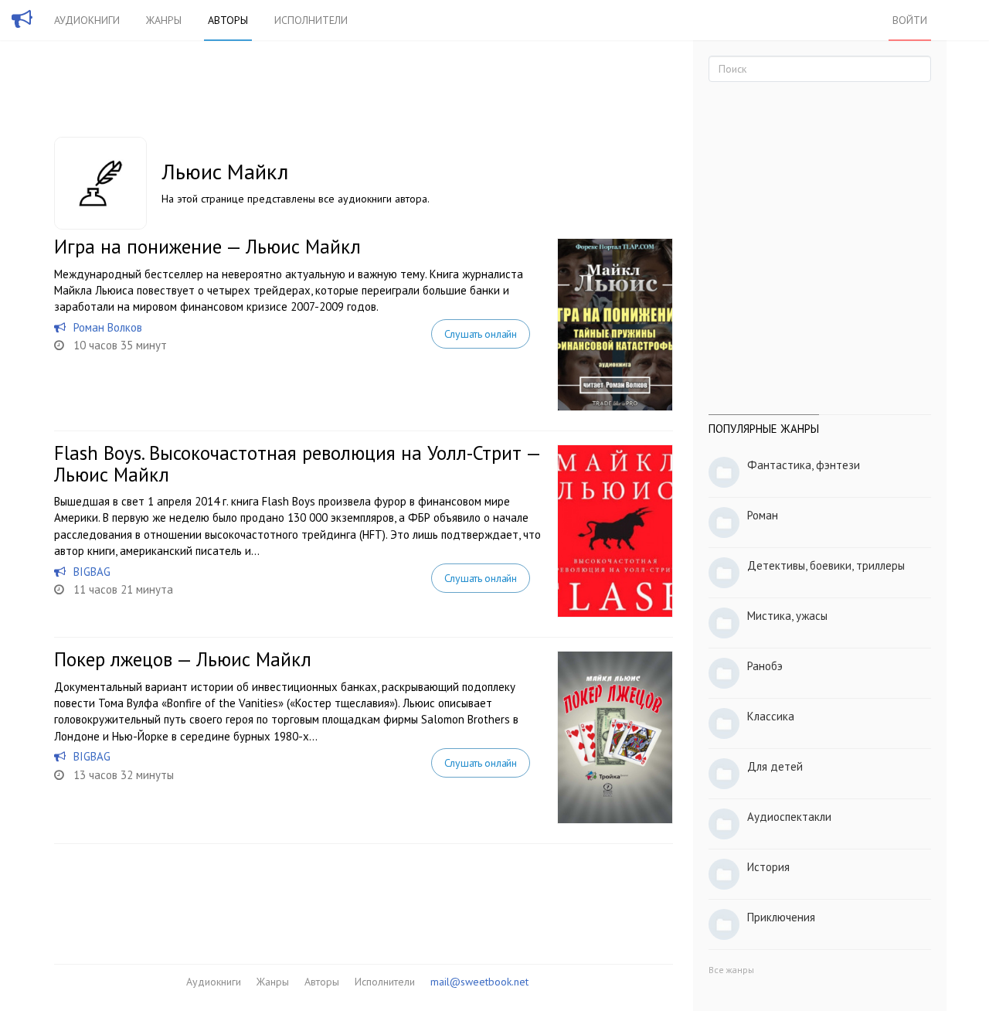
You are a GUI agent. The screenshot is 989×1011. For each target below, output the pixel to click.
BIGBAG (91, 571)
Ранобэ (765, 666)
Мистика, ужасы (787, 615)
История (768, 867)
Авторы (228, 20)
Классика (770, 716)
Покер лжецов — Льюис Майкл (182, 659)
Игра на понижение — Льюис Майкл (207, 246)
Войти (909, 20)
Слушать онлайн (480, 334)
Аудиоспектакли (789, 816)
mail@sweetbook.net (479, 982)
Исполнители (311, 20)
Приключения (781, 917)
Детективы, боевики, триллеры (826, 565)
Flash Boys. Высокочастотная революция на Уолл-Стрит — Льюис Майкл (297, 464)
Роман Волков (107, 327)
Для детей (775, 766)
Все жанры (731, 969)
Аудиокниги (87, 20)
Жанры (164, 20)
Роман (762, 515)
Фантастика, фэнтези (803, 465)
